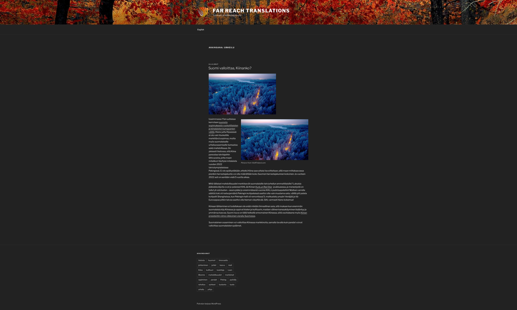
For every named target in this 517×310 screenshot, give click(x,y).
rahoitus (201, 284)
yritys (210, 289)
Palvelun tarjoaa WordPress (209, 303)
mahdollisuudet (215, 275)
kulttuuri (209, 270)
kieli (230, 265)
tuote (232, 284)
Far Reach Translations (251, 11)
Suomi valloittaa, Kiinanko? (229, 68)
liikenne (201, 275)
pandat (214, 280)
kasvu (222, 265)
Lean (230, 270)
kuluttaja (220, 270)
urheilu (201, 289)
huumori (211, 260)
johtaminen (203, 265)
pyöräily (233, 280)
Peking (223, 280)
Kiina (200, 270)
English (200, 29)
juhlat (214, 265)
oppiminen (202, 280)
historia (201, 260)
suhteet (212, 284)
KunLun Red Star (264, 187)
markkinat (229, 275)
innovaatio (223, 260)
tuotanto (222, 284)
